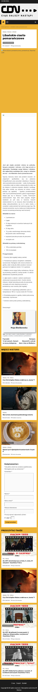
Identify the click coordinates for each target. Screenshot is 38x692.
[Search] (35, 22)
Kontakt (24, 683)
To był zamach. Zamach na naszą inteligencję (10, 341)
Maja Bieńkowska (16, 46)
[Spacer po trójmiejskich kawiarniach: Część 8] (19, 433)
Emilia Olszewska (16, 454)
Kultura (11, 377)
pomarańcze (27, 335)
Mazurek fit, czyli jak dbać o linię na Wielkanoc (27, 341)
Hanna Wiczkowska (17, 383)
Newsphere (25, 688)
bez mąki (8, 334)
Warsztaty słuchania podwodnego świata (18, 415)
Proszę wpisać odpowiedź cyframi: (15, 514)
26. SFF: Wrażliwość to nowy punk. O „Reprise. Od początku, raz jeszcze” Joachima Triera (16, 634)
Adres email (8, 501)
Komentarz (8, 471)
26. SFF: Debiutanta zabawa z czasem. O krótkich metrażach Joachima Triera (17, 672)
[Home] (3, 22)
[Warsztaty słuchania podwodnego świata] (19, 398)
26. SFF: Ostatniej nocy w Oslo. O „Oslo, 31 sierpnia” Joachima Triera (18, 562)
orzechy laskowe (18, 335)
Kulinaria (9, 32)
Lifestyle (14, 32)
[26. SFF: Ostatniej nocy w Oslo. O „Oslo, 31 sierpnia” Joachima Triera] (19, 544)
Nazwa (7, 494)
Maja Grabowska (16, 565)
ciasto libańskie (21, 334)
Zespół (18, 683)
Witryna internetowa (10, 508)
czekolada (28, 334)
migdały (5, 335)
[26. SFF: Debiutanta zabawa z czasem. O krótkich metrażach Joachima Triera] (19, 654)
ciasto (13, 334)
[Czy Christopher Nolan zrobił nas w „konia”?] (19, 363)
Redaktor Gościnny (16, 417)
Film (8, 377)
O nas (13, 683)
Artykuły (5, 32)
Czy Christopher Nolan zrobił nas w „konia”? (19, 380)
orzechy (11, 335)
